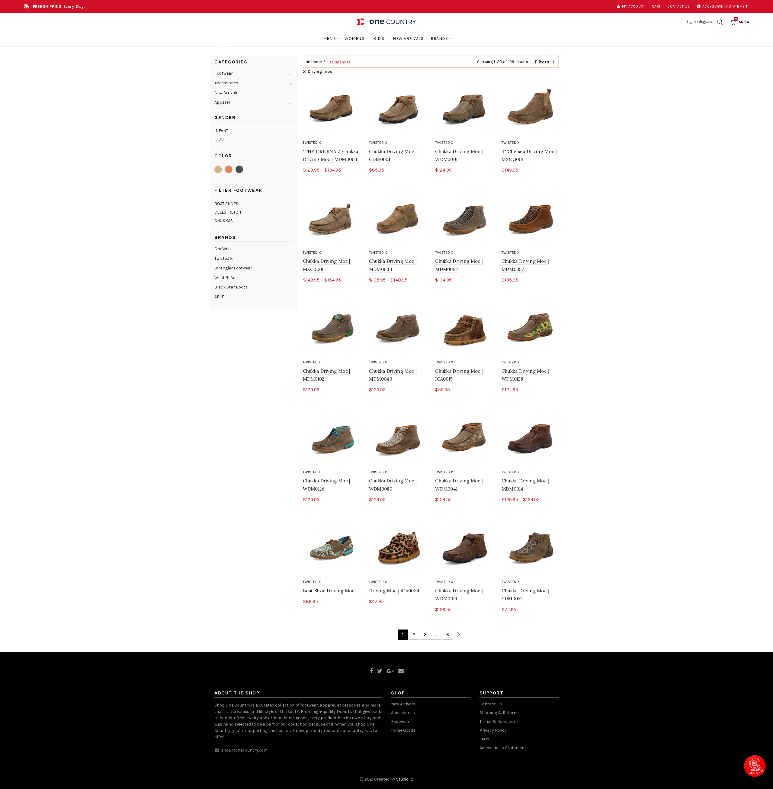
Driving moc (320, 71)
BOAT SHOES (226, 203)
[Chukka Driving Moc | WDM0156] (463, 548)
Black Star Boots (231, 287)
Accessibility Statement (503, 747)
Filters (542, 62)
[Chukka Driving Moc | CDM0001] (397, 108)
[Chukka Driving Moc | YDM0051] (530, 548)
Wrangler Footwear (233, 268)
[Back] (221, 47)
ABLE (219, 296)
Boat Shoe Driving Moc (328, 591)
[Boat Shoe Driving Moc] (331, 548)
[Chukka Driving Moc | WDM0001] (463, 108)
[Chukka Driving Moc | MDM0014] (530, 438)
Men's (329, 38)
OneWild (222, 248)
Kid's (379, 38)
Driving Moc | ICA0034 (394, 591)
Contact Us (491, 704)
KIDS (219, 139)
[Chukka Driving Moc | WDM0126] (331, 438)
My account (633, 6)
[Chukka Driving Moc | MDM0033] (397, 218)
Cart (656, 6)
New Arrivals (408, 38)
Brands (439, 38)
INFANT (221, 130)
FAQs (484, 739)
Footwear (223, 73)
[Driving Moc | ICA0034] (397, 548)
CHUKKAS (223, 220)
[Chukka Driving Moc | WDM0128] (530, 328)
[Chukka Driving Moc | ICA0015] (463, 328)
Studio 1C (404, 779)
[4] (530, 108)
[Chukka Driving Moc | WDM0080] (397, 438)
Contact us (678, 6)
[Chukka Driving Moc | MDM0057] (530, 218)
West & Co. (225, 277)
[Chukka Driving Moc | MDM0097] (463, 218)
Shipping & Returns (499, 712)
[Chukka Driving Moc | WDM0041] (463, 438)
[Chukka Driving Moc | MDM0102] (331, 328)
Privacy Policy (493, 730)
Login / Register (699, 21)
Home (316, 62)
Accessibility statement (725, 6)
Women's (355, 38)
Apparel (222, 102)
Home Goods (403, 730)
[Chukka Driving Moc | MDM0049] (397, 328)
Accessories (226, 82)
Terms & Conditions (499, 721)
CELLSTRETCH (227, 212)
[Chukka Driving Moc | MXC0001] (331, 218)
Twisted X (312, 142)
